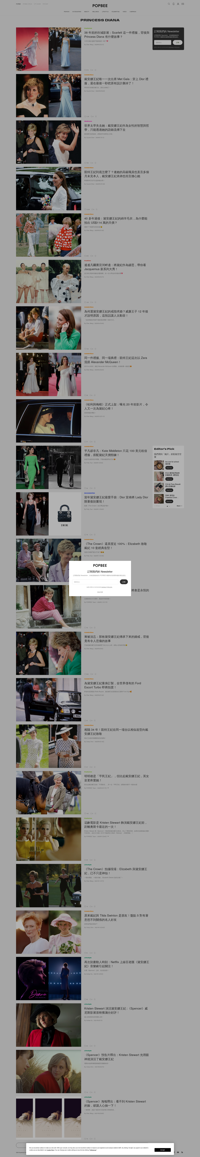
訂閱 (123, 582)
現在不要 (100, 592)
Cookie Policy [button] (50, 1150)
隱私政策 (110, 587)
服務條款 (104, 587)
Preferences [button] (93, 1150)
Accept (162, 1150)
